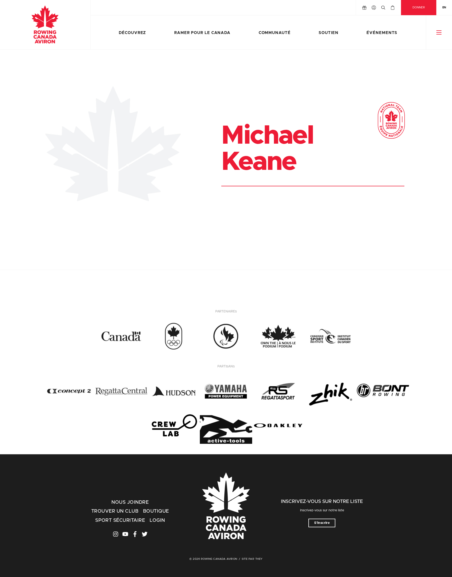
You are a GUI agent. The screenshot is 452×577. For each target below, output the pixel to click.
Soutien (328, 33)
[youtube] (125, 534)
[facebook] (135, 534)
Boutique (156, 511)
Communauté (275, 33)
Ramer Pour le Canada (202, 33)
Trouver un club (114, 511)
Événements (381, 33)
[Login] (373, 7)
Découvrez (132, 33)
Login (157, 520)
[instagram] (115, 534)
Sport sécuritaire (120, 520)
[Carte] (392, 7)
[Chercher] (383, 7)
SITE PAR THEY (252, 559)
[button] (439, 32)
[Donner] (364, 7)
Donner (419, 7)
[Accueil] (45, 25)
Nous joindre (130, 502)
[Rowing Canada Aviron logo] (226, 507)
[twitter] (145, 534)
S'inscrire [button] (322, 523)
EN (444, 7)
